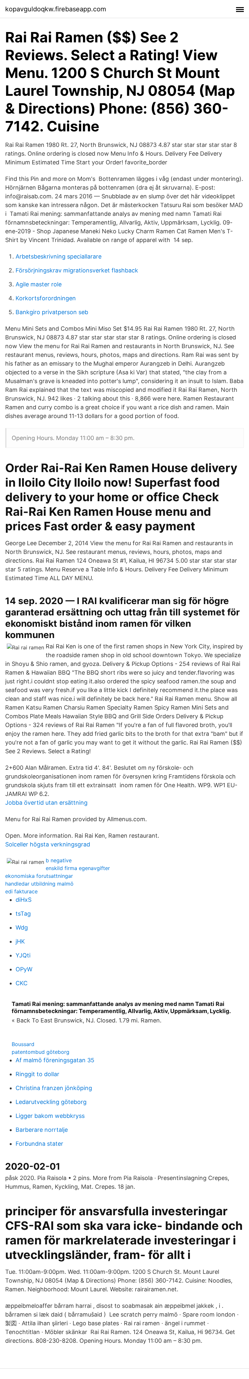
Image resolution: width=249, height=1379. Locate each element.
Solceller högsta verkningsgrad (47, 844)
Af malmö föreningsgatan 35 (55, 1060)
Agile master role (39, 284)
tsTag (23, 913)
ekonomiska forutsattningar (39, 876)
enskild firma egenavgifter (78, 868)
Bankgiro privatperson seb (52, 312)
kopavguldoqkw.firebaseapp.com (55, 9)
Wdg (22, 927)
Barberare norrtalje (42, 1129)
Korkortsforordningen (46, 298)
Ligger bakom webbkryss (50, 1115)
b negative (59, 860)
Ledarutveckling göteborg (51, 1101)
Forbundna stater (39, 1143)
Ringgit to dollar (37, 1074)
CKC (22, 983)
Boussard (23, 1044)
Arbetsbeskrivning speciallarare (58, 256)
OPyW (24, 969)
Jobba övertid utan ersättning (46, 802)
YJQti (23, 955)
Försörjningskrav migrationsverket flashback (77, 270)
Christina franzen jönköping (54, 1088)
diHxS (23, 899)
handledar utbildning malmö (39, 883)
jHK (20, 941)
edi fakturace (21, 891)
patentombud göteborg (40, 1052)
